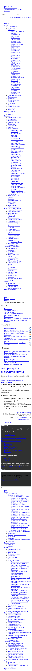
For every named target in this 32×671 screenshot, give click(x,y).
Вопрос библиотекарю (11, 359)
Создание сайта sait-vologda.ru (10, 480)
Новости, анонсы (9, 299)
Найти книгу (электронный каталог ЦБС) (17, 351)
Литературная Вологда (11, 310)
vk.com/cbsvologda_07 (24, 419)
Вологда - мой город (10, 353)
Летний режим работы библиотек (11, 441)
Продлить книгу (9, 6)
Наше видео (8, 444)
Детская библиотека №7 (24, 412)
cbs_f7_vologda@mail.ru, (21, 417)
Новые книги (8, 309)
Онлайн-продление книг (11, 315)
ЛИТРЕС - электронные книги (13, 313)
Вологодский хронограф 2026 (13, 364)
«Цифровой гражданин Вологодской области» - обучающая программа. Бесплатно (15, 356)
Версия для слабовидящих (23, 17)
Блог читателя (8, 317)
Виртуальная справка (10, 8)
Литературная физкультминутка (12, 370)
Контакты (7, 11)
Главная (6, 297)
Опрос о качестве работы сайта (13, 330)
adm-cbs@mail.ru (10, 435)
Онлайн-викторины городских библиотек (17, 331)
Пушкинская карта (10, 328)
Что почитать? (8, 445)
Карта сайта (7, 452)
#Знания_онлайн (9, 312)
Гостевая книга (8, 448)
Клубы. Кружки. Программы (13, 450)
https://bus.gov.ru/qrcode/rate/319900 (11, 466)
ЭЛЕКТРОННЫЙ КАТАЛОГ (13, 9)
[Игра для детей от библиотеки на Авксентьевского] (15, 381)
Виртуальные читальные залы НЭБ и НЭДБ (17, 318)
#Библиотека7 (8, 422)
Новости (7, 300)
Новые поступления (10, 447)
